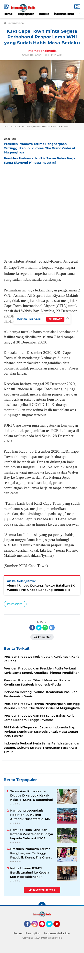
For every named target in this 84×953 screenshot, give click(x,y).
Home (8, 14)
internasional (64, 14)
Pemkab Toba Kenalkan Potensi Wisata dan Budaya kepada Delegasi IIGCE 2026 (31, 834)
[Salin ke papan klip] (52, 627)
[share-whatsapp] (45, 627)
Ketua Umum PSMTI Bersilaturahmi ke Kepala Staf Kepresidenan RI (29, 872)
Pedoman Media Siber (57, 933)
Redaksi (18, 933)
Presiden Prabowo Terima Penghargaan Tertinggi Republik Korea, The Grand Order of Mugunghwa (31, 853)
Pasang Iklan (33, 933)
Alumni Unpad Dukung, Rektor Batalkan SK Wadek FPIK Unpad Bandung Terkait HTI (41, 588)
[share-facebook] (32, 627)
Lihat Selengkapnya (41, 889)
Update (56, 319)
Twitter (51, 929)
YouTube (59, 929)
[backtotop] (42, 905)
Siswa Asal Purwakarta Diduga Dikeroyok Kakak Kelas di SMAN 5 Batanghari (31, 795)
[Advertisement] (42, 210)
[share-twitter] (39, 627)
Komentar (44, 637)
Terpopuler (26, 14)
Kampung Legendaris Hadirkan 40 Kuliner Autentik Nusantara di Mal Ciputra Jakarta (30, 814)
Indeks (44, 14)
